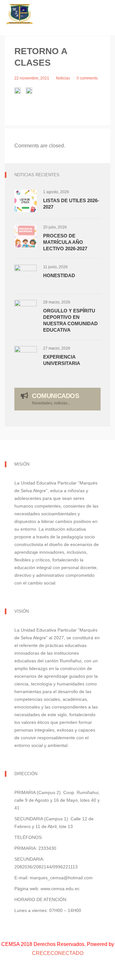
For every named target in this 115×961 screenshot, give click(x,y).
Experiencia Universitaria (61, 360)
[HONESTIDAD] (25, 276)
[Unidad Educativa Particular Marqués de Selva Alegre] (57, 14)
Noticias (63, 78)
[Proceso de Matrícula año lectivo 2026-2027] (25, 236)
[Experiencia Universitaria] (25, 357)
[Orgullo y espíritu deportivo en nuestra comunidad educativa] (25, 311)
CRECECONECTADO (57, 953)
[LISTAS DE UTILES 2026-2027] (25, 201)
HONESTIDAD (59, 275)
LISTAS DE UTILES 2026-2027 (71, 204)
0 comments (87, 78)
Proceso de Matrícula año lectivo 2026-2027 (65, 242)
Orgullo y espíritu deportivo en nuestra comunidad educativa (70, 320)
